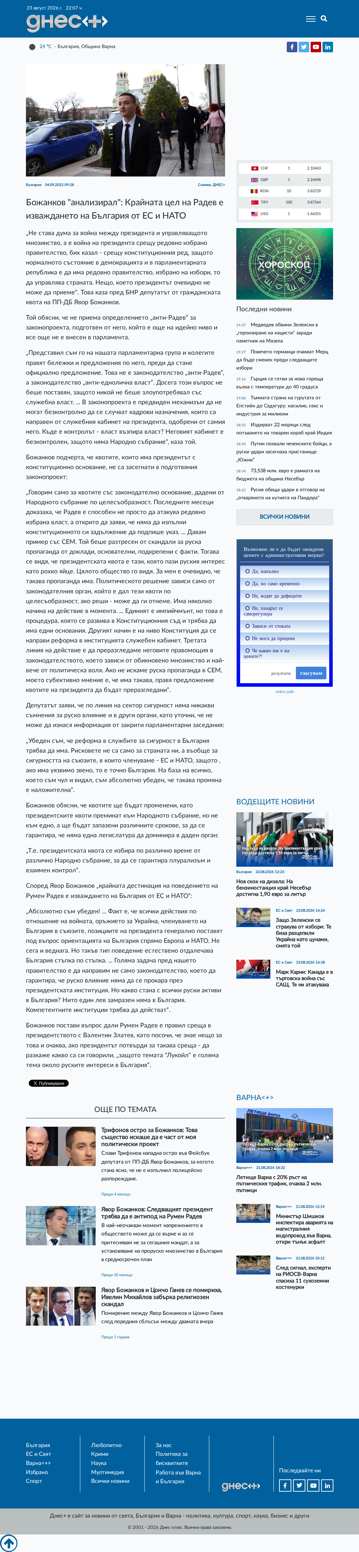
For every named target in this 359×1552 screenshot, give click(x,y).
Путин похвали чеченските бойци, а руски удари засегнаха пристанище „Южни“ (284, 451)
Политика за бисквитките (172, 1458)
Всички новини (285, 517)
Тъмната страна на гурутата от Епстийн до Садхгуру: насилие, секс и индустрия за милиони (279, 406)
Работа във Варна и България (178, 1477)
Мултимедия (107, 1472)
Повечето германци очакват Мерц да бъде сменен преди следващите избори (282, 360)
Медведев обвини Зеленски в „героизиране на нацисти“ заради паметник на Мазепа (277, 333)
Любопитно (106, 1445)
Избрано (37, 1472)
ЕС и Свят (38, 1454)
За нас (164, 1445)
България (38, 1445)
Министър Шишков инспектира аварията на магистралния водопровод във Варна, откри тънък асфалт (304, 1229)
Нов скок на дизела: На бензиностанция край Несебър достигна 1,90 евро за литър (273, 888)
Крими (99, 1454)
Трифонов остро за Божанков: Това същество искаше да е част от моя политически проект (149, 1137)
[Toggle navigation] (309, 19)
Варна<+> (38, 1463)
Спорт (34, 1481)
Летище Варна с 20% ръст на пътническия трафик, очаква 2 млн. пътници (279, 1184)
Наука (99, 1463)
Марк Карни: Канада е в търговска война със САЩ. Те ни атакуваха (304, 978)
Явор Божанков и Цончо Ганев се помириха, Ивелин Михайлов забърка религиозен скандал (161, 1297)
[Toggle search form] (324, 19)
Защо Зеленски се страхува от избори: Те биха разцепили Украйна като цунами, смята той (303, 933)
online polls (285, 692)
